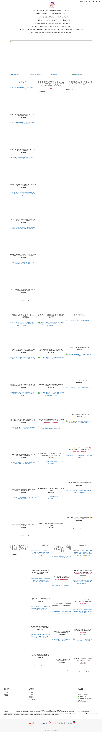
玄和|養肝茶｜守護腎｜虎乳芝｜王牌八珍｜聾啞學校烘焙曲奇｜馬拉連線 (51, 26)
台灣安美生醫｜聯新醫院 (37, 32)
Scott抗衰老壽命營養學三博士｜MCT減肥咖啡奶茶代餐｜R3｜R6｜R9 (51, 14)
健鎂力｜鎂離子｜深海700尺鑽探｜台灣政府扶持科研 (70, 29)
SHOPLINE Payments (53, 730)
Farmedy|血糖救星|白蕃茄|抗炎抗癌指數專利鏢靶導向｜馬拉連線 (51, 17)
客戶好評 (45, 11)
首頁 (34, 11)
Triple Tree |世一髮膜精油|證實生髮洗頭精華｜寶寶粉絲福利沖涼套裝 (36, 29)
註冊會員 (39, 11)
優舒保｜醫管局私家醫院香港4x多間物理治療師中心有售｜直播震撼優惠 (51, 23)
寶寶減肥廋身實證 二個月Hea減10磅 (59, 11)
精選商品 (68, 32)
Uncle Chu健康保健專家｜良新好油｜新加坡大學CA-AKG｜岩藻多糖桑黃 (51, 20)
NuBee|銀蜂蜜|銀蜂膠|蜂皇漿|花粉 (55, 32)
